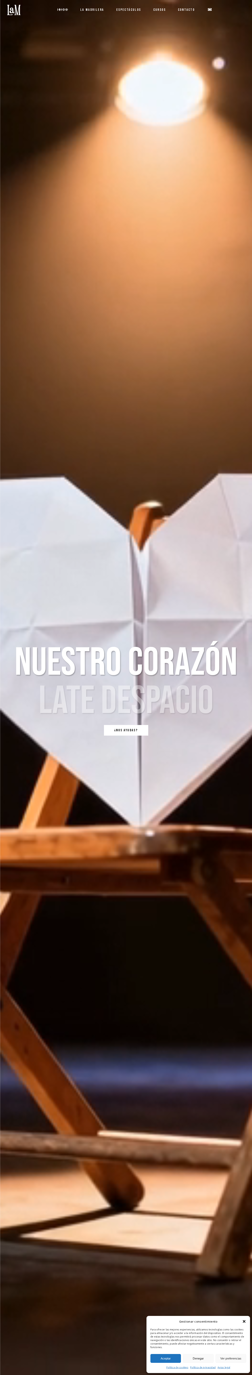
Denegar (198, 1358)
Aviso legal (224, 1367)
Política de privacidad (203, 1367)
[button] (244, 1321)
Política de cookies (177, 1367)
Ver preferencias (230, 1358)
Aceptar (166, 1358)
